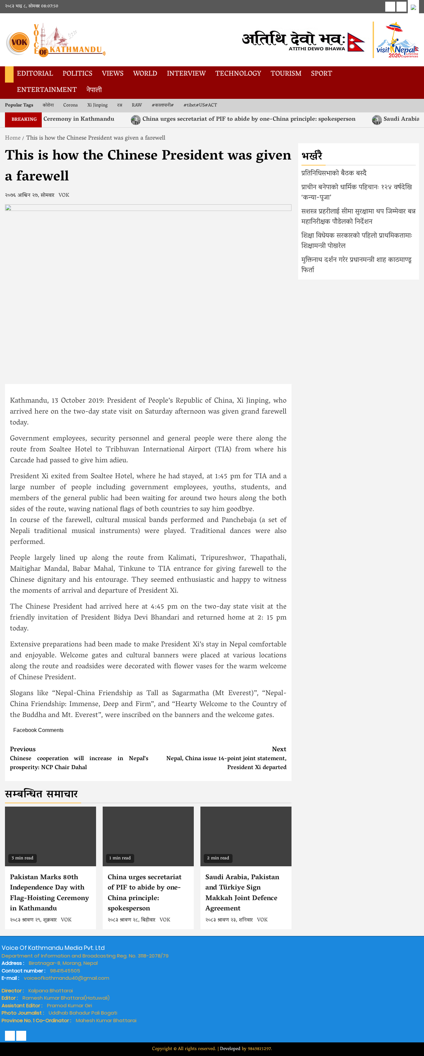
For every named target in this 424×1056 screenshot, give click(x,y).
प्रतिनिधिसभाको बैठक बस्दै (334, 173)
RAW (137, 105)
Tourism (286, 74)
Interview (186, 74)
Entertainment (47, 90)
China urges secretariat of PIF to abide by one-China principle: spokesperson (226, 119)
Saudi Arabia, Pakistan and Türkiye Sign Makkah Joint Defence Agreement (242, 893)
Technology (238, 74)
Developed (230, 1049)
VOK (64, 196)
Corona (70, 105)
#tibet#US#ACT (200, 105)
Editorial (35, 74)
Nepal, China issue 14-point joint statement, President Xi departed (226, 759)
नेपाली (94, 90)
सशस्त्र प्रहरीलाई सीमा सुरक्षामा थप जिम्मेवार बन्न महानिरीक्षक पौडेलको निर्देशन (358, 217)
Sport (321, 74)
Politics (77, 74)
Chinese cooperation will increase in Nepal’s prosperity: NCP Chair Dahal (79, 759)
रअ (119, 105)
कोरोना (48, 105)
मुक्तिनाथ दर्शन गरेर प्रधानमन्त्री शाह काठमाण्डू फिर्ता (356, 266)
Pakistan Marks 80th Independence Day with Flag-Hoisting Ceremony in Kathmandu (49, 893)
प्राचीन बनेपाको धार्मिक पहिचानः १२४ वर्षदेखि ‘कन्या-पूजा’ (356, 193)
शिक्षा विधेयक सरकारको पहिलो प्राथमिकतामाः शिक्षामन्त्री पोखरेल (357, 241)
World (145, 74)
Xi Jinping (97, 105)
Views (113, 74)
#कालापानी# (163, 105)
